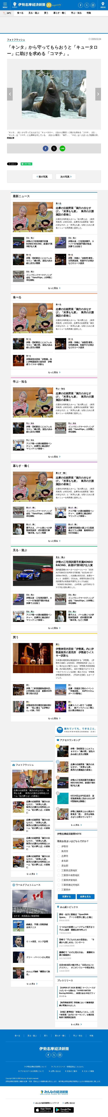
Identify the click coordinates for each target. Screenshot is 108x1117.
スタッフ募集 (89, 1071)
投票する (66, 896)
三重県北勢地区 (69, 870)
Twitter (86, 5)
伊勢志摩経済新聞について (36, 1067)
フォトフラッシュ (16, 39)
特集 (89, 12)
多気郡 (64, 860)
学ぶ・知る (76, 12)
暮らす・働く (59, 12)
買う (46, 12)
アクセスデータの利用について (32, 1071)
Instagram (93, 5)
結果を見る (85, 896)
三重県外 (65, 889)
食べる (20, 12)
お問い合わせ (56, 1071)
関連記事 (10, 138)
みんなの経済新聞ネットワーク (54, 1092)
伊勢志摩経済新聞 (28, 5)
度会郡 (64, 865)
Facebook (80, 5)
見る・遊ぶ (34, 12)
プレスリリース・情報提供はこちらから (68, 1067)
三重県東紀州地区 (70, 885)
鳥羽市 (64, 851)
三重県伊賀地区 (69, 880)
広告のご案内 (72, 1071)
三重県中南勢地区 (70, 875)
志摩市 (64, 856)
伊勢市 (64, 846)
